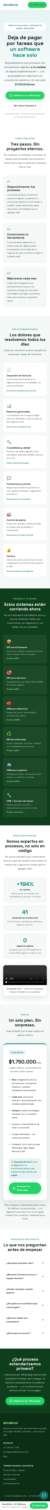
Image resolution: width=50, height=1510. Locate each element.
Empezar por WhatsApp (24, 1188)
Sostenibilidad (9, 1479)
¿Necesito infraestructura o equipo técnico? (21, 1276)
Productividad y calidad (13, 1470)
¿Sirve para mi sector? (18, 1333)
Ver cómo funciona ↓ (25, 105)
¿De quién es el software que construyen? (21, 1305)
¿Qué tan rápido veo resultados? (17, 1320)
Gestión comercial (11, 1474)
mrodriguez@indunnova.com (16, 1452)
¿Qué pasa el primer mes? (20, 1263)
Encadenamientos (11, 1483)
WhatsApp (39, 4)
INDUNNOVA (10, 5)
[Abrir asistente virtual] (44, 1495)
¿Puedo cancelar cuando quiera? (19, 1291)
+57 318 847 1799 (11, 1447)
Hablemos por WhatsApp (27, 95)
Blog (5, 1456)
